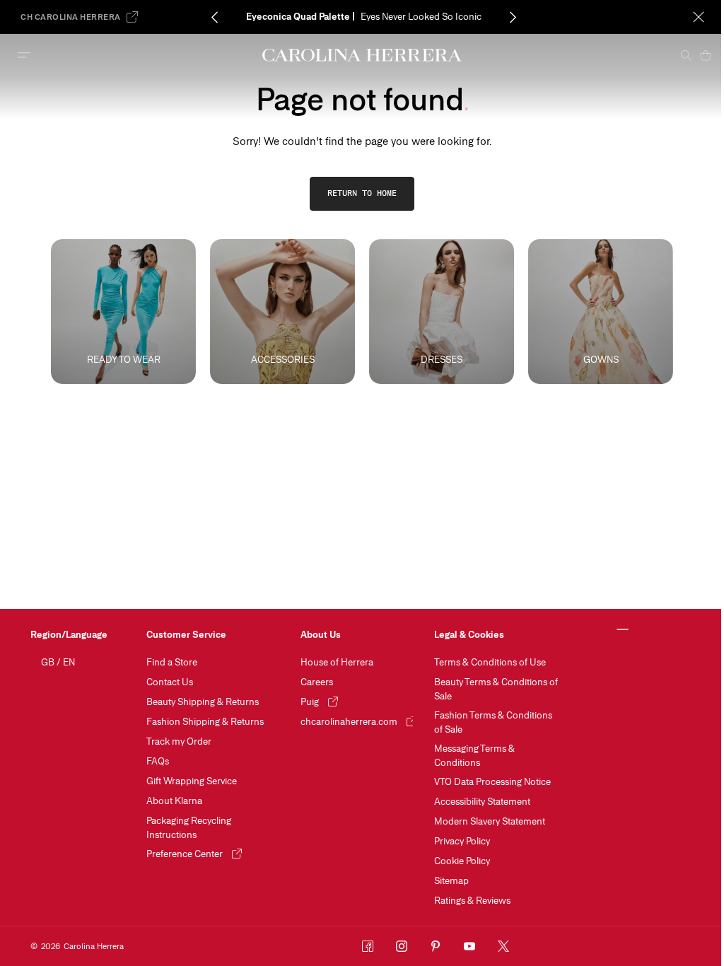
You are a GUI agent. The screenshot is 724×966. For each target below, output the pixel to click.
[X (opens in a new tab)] (503, 946)
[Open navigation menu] (24, 55)
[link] (362, 194)
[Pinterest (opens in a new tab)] (435, 946)
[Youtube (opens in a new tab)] (469, 946)
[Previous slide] (214, 16)
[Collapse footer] (623, 630)
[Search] (686, 55)
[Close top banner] (698, 16)
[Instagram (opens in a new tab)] (401, 946)
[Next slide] (513, 16)
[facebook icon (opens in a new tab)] (367, 946)
